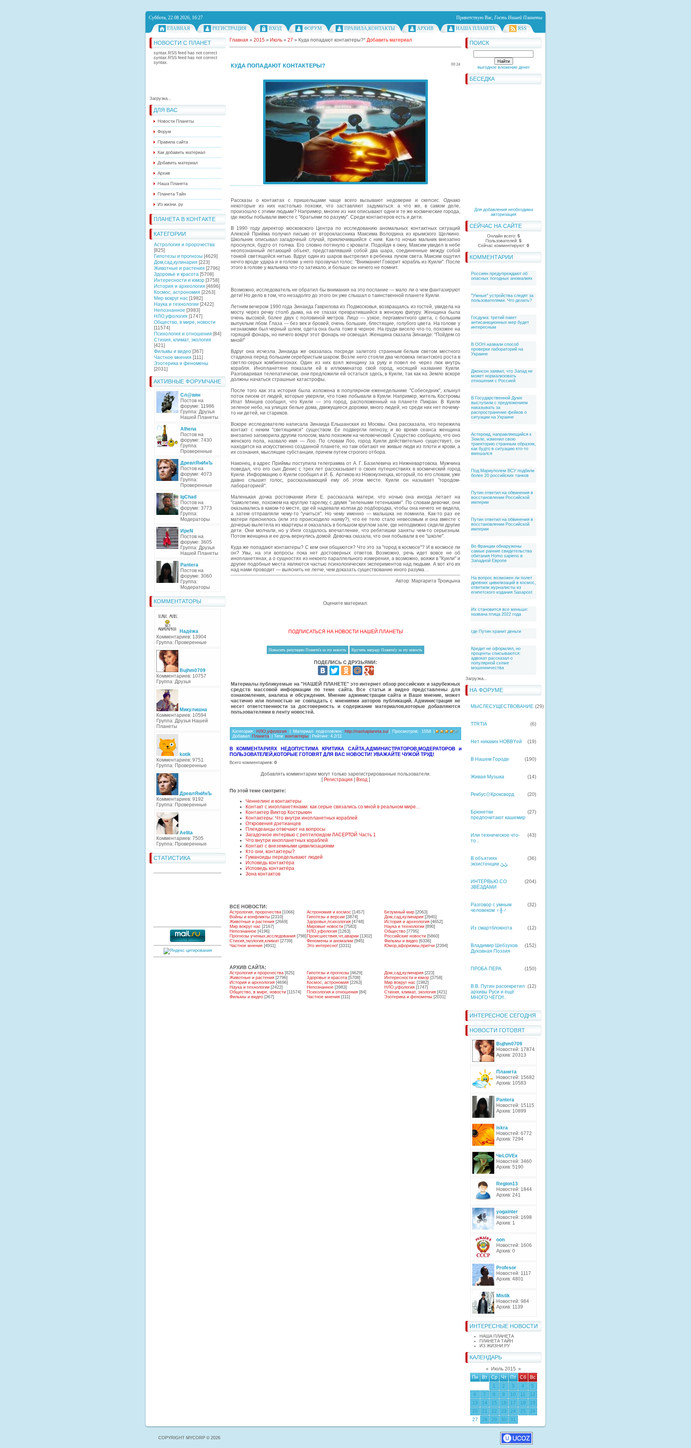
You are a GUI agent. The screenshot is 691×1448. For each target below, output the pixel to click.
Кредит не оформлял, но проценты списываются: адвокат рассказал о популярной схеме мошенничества (496, 658)
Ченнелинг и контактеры (274, 801)
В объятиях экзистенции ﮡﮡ (489, 861)
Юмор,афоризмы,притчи (409, 945)
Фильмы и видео (172, 351)
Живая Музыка (487, 777)
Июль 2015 (503, 1369)
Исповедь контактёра (270, 863)
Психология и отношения (183, 334)
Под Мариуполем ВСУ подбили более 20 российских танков (502, 473)
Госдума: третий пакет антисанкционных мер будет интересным (500, 322)
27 (475, 1419)
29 (494, 1419)
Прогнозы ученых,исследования (263, 935)
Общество (394, 931)
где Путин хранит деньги (496, 631)
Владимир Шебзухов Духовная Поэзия (494, 948)
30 (504, 1419)
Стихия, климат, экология (182, 340)
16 (504, 1403)
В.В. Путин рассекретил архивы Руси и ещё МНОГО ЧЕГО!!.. (498, 991)
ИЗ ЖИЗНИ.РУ (494, 1345)
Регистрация (229, 28)
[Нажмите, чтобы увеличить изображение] (345, 132)
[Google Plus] (369, 670)
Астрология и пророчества (184, 244)
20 (475, 1411)
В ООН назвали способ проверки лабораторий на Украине (497, 349)
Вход (275, 28)
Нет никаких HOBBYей (496, 741)
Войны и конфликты (250, 916)
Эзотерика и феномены (181, 363)
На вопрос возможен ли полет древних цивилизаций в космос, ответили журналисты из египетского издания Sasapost (503, 584)
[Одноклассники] (346, 670)
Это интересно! (322, 945)
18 (523, 1403)
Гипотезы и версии (326, 916)
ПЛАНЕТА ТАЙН (496, 1340)
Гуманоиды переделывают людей (284, 857)
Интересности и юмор (179, 280)
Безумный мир (399, 911)
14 (484, 1403)
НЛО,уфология (171, 316)
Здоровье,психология (329, 921)
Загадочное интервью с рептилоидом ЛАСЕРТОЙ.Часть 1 (311, 835)
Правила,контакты (369, 28)
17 (513, 1403)
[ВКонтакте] (323, 670)
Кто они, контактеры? (270, 851)
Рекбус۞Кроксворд (492, 794)
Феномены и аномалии (330, 940)
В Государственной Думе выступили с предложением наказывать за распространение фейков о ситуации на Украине (499, 407)
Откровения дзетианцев (273, 823)
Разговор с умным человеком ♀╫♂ (491, 907)
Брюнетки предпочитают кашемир (498, 814)
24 (513, 1411)
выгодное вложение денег (503, 67)
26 (532, 1411)
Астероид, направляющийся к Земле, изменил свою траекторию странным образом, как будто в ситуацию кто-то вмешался (503, 444)
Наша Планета (475, 28)
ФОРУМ (313, 28)
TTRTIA (479, 724)
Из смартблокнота (491, 928)
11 (522, 1394)
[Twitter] (334, 670)
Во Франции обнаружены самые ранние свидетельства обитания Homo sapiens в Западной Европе (501, 553)
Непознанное (169, 310)
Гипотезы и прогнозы (178, 256)
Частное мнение (246, 945)
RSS (522, 28)
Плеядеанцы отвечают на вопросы (286, 829)
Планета (260, 736)
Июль (276, 40)
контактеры (296, 736)
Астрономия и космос (329, 911)
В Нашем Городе (490, 759)
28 (484, 1419)
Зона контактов (263, 874)
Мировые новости (325, 926)
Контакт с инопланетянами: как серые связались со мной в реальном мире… (333, 807)
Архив (425, 28)
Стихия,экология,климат (254, 940)
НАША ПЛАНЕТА (496, 1336)
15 (494, 1403)
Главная (178, 28)
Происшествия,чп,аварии (333, 935)
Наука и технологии (176, 304)
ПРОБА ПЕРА (486, 968)
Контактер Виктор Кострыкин (279, 812)
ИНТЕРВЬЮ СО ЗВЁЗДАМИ (489, 884)
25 (523, 1411)
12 (532, 1394)
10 (513, 1394)
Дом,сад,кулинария (176, 262)
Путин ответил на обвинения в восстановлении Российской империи (502, 497)
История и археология (179, 286)
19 (532, 1403)
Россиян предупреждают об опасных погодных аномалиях (502, 276)
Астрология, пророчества (255, 911)
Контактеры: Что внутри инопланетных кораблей (301, 818)
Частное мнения (173, 357)
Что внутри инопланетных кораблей (287, 840)
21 (484, 1411)
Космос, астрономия (177, 292)
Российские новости (405, 935)
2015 (259, 40)
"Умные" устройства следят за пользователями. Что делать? (502, 298)
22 (494, 1411)
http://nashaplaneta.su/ (367, 731)
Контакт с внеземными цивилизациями (290, 846)
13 (475, 1403)
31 (513, 1419)
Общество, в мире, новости (185, 322)
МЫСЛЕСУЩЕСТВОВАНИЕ (502, 706)
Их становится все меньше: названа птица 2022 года (499, 611)
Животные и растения (179, 268)
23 (504, 1411)
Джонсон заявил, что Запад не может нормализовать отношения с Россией (502, 376)
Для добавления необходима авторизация (503, 212)
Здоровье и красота (176, 274)
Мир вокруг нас (171, 298)
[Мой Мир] (357, 670)
